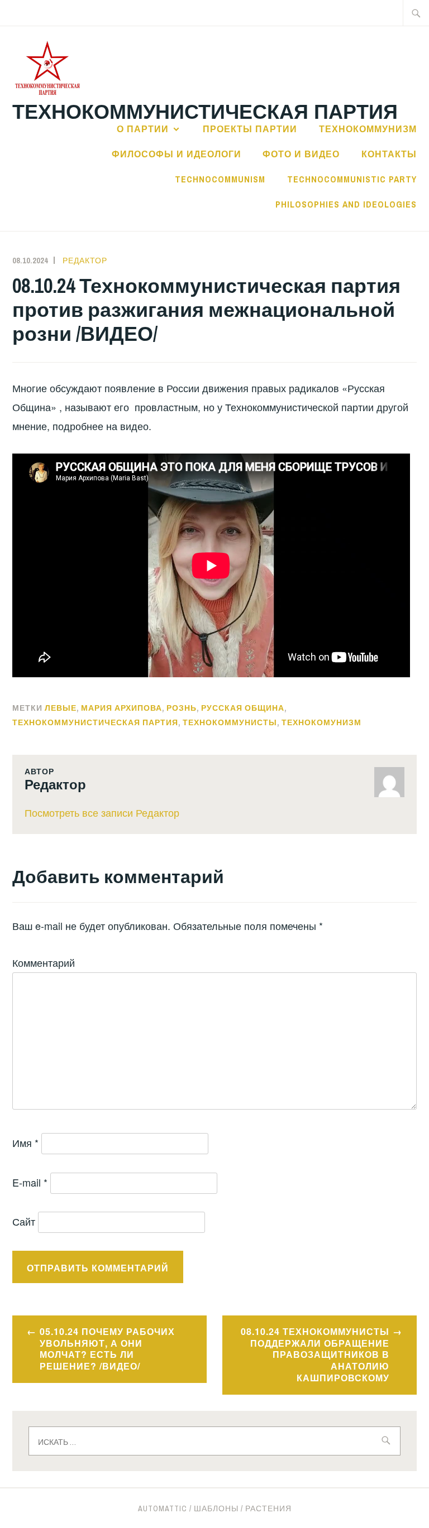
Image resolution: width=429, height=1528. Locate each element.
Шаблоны (216, 1508)
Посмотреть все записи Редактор (102, 812)
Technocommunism (220, 179)
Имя (25, 1142)
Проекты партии (250, 129)
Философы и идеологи (176, 154)
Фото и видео (301, 154)
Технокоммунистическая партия (205, 110)
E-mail (29, 1182)
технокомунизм (321, 722)
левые (61, 708)
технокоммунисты (230, 722)
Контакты (389, 154)
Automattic (162, 1508)
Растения (268, 1508)
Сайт (23, 1221)
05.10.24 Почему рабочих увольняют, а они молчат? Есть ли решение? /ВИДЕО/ (107, 1348)
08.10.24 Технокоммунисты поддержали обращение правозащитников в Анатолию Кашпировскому (315, 1354)
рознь (181, 708)
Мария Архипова (121, 708)
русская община (242, 708)
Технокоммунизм (368, 129)
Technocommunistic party (352, 179)
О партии (143, 129)
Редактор (85, 261)
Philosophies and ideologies (346, 204)
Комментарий (43, 962)
